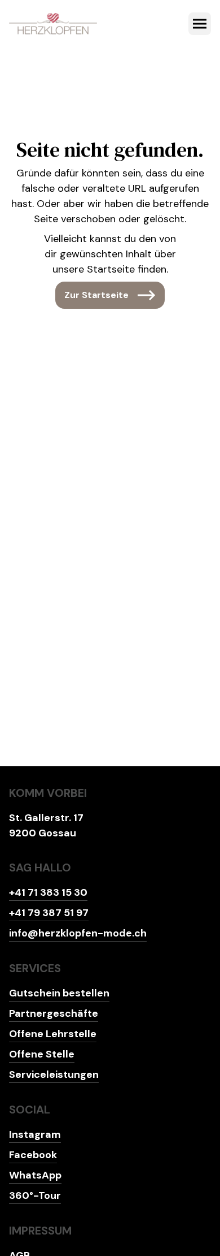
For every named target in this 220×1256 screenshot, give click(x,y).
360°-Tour (35, 1195)
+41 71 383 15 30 (48, 892)
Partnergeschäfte (53, 1013)
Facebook (33, 1155)
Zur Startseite (96, 295)
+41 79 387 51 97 (49, 913)
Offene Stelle (41, 1054)
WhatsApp (35, 1175)
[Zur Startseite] (53, 23)
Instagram (35, 1134)
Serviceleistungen (54, 1074)
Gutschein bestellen (59, 993)
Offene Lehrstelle (52, 1034)
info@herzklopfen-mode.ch (78, 933)
